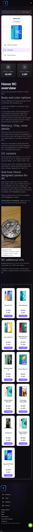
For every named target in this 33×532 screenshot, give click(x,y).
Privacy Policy (5, 516)
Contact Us (4, 521)
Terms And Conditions (7, 519)
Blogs (2, 514)
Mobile (3, 512)
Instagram (7, 502)
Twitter (7, 498)
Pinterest (7, 505)
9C (19, 12)
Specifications (11, 55)
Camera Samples (12, 45)
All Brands (6, 12)
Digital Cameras (5, 509)
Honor (14, 12)
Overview (10, 50)
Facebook (7, 494)
